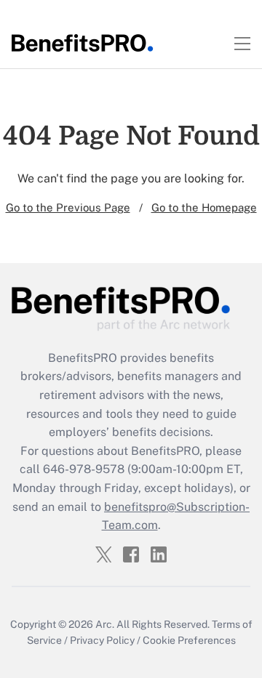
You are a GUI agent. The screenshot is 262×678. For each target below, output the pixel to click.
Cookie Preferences (189, 640)
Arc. (104, 624)
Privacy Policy (102, 640)
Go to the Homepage (204, 207)
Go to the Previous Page (68, 207)
